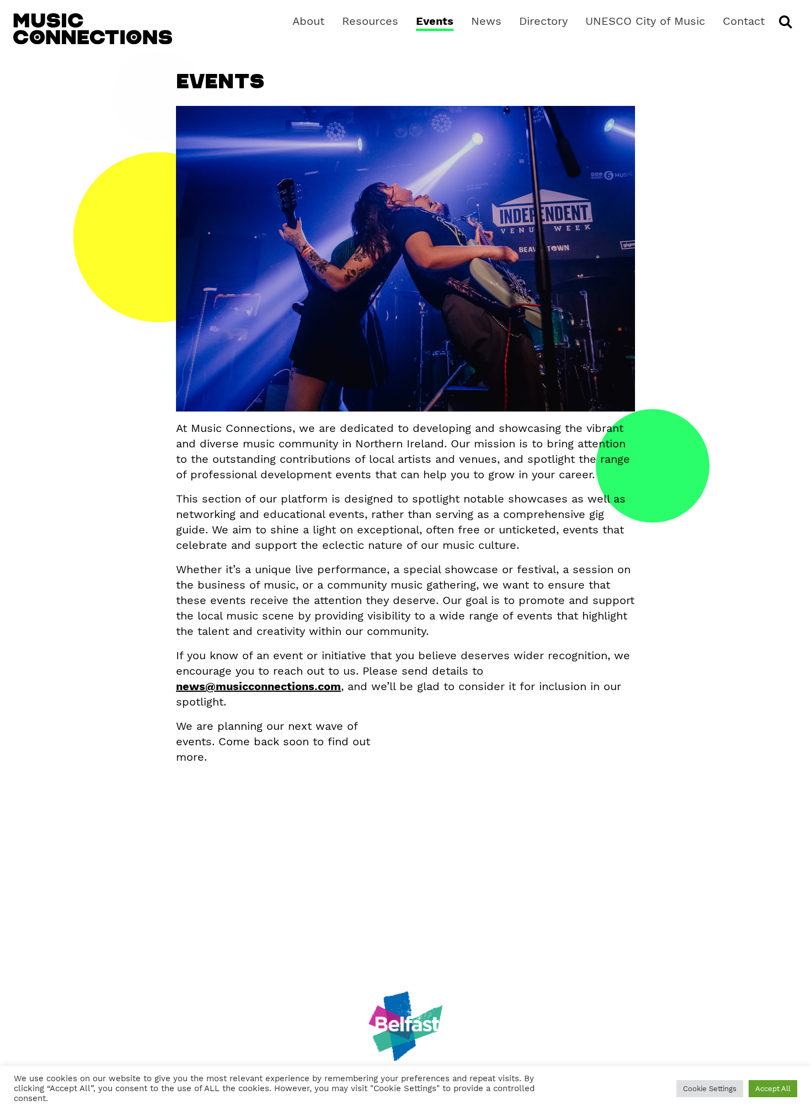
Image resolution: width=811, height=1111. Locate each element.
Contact (744, 21)
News (486, 21)
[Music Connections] (92, 28)
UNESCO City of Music (645, 21)
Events (434, 21)
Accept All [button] (773, 1089)
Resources (370, 21)
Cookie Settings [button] (710, 1089)
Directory (543, 21)
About (308, 21)
